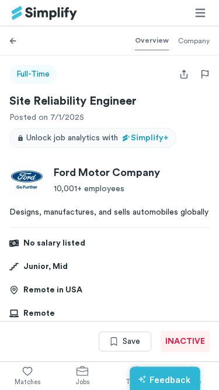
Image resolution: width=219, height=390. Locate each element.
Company (194, 40)
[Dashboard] (44, 13)
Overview (152, 40)
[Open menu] (200, 13)
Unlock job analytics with (97, 138)
